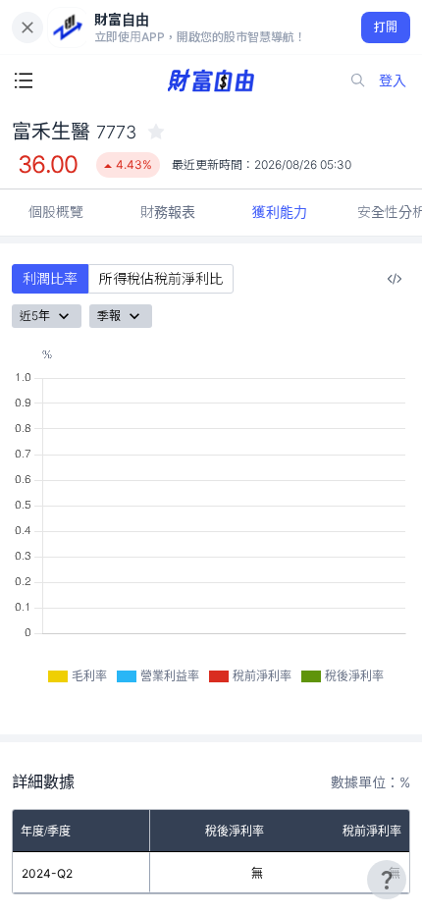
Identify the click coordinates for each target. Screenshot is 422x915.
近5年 (35, 315)
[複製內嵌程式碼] (394, 279)
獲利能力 (279, 211)
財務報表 (167, 211)
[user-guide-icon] (386, 879)
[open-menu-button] (23, 80)
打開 (386, 27)
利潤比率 (50, 278)
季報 (109, 315)
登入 (392, 80)
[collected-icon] (156, 131)
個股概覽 (55, 211)
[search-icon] (358, 80)
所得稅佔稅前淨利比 (161, 278)
